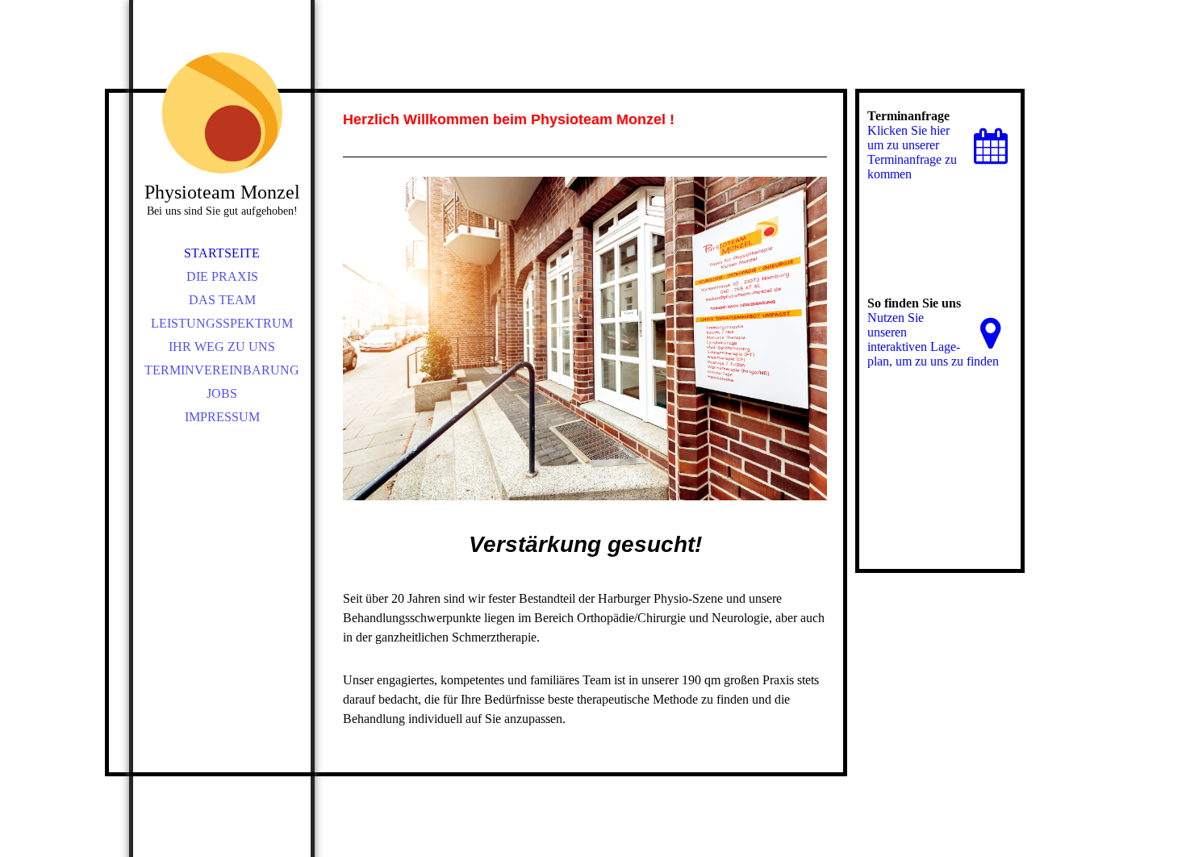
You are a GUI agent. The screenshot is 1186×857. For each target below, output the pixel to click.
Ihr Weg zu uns (222, 346)
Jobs (222, 393)
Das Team (222, 300)
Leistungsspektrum (222, 323)
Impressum (222, 417)
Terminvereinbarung (221, 370)
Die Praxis (222, 276)
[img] (222, 112)
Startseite (222, 253)
